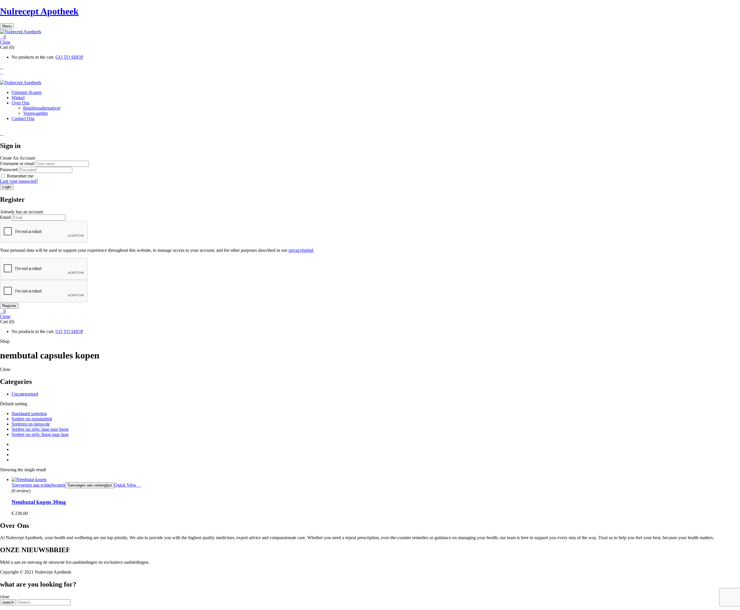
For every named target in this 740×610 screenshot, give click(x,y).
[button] (370, 37)
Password (9, 169)
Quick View (126, 485)
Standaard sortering (29, 413)
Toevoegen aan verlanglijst (89, 485)
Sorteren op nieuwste (31, 424)
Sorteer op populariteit (32, 418)
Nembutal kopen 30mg (39, 502)
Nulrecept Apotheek (39, 11)
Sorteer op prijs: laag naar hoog (40, 429)
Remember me (20, 175)
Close (5, 42)
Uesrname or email (17, 163)
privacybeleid (300, 250)
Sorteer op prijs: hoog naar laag (40, 434)
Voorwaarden (35, 113)
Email (5, 217)
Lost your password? (19, 181)
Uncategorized (25, 393)
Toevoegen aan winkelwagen (38, 485)
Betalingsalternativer (41, 108)
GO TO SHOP (69, 57)
